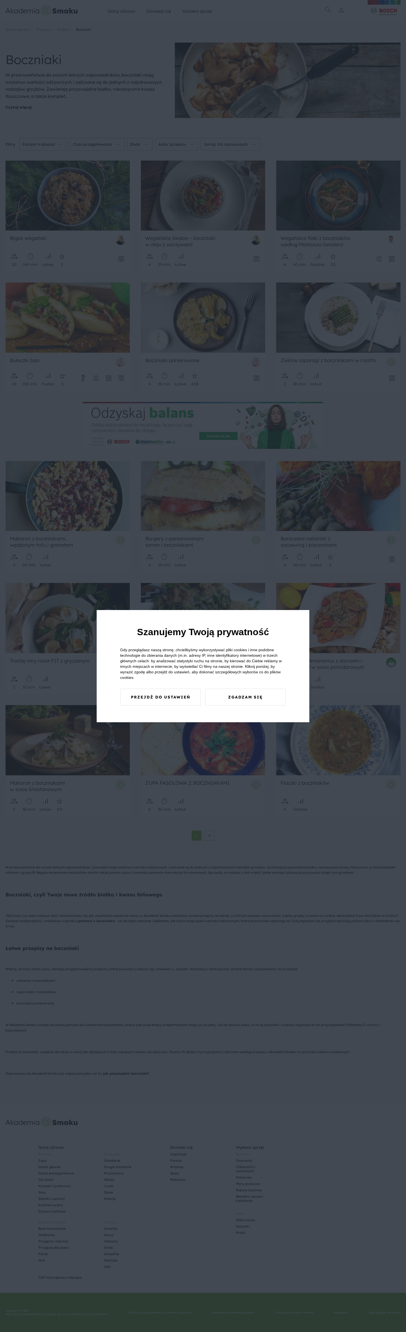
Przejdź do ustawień (160, 697)
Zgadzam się (245, 697)
